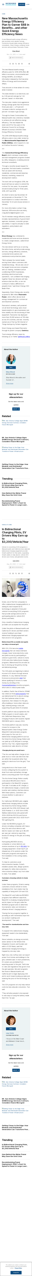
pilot (21, 678)
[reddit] (19, 64)
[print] (29, 64)
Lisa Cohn (16, 561)
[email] (22, 64)
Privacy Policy (18, 1268)
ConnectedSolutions (9, 685)
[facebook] (10, 64)
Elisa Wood (16, 51)
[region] (16, 1269)
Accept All (16, 1272)
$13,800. (24, 846)
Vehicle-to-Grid (7, 524)
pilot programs (21, 694)
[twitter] (16, 64)
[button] (3, 4)
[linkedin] (13, 64)
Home (3, 13)
